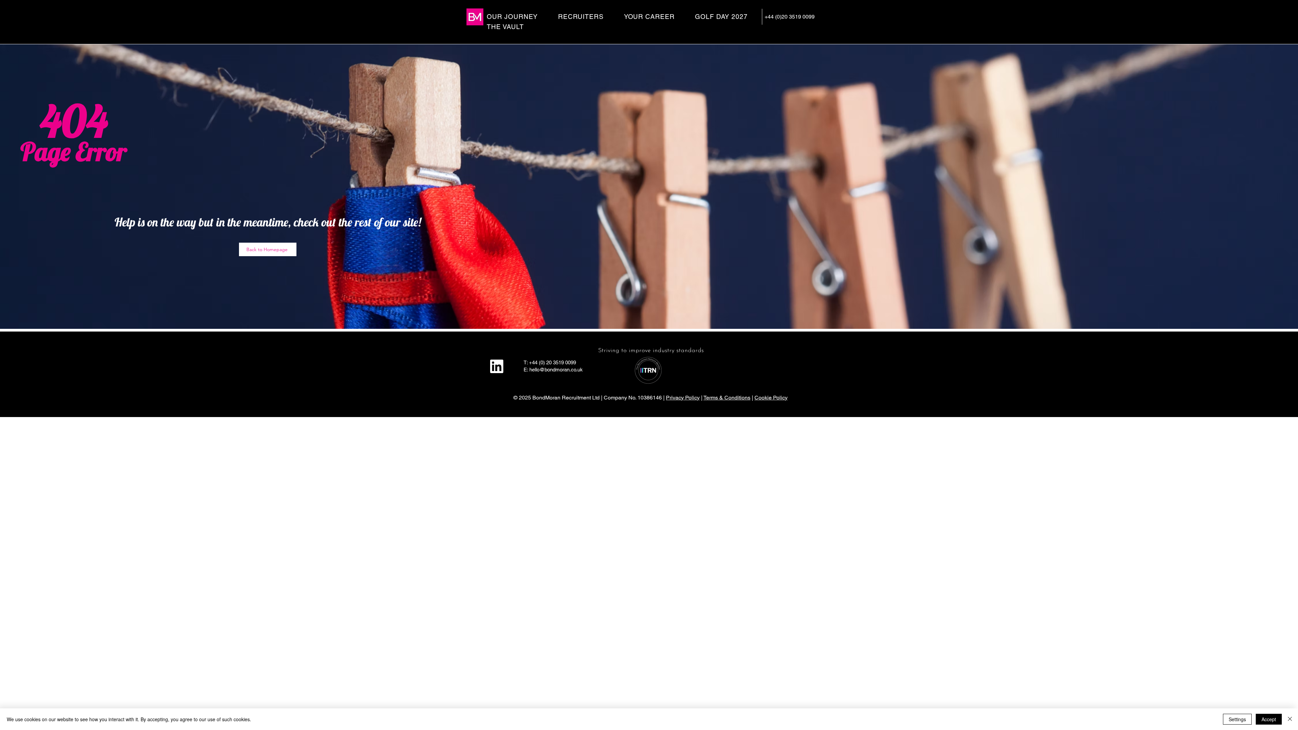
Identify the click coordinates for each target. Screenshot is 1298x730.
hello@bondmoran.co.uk (556, 369)
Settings (1237, 719)
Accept (1268, 719)
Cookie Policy (771, 397)
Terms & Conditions (726, 397)
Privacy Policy (683, 397)
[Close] (1290, 719)
